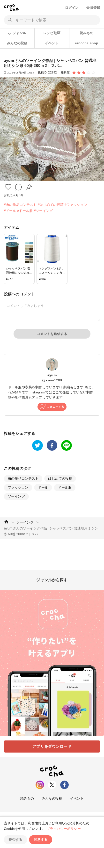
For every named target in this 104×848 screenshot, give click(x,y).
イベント (52, 43)
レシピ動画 (51, 33)
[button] (8, 187)
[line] (66, 445)
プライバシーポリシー (63, 829)
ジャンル (19, 33)
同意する (40, 839)
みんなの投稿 (17, 43)
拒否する (15, 839)
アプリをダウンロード (52, 746)
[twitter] (37, 445)
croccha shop (86, 43)
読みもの (87, 33)
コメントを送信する (52, 334)
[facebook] (52, 445)
